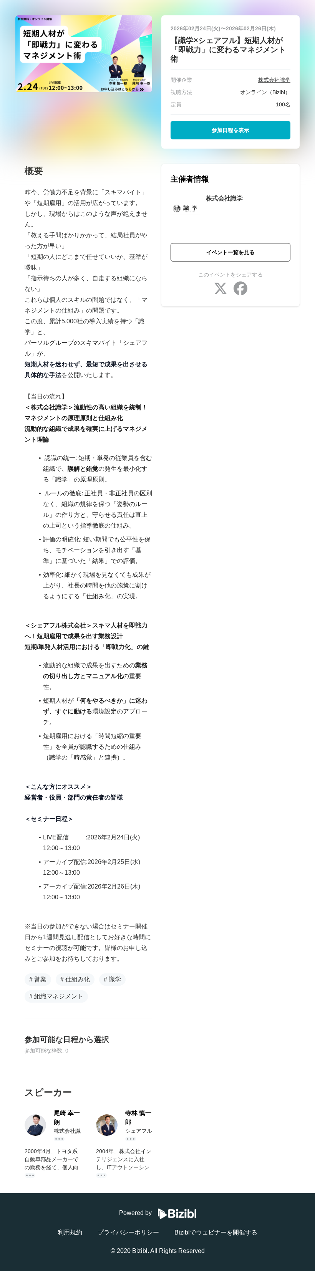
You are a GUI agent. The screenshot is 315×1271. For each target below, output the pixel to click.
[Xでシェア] (220, 289)
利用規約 (70, 1232)
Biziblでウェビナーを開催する (215, 1232)
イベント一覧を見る (230, 252)
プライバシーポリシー (128, 1232)
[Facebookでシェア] (240, 289)
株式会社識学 (224, 198)
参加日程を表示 (230, 130)
